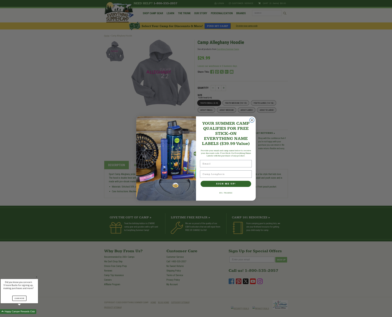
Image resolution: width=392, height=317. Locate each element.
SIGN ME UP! (226, 183)
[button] (23, 311)
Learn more (19, 298)
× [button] (36, 276)
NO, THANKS (225, 193)
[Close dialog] (252, 120)
